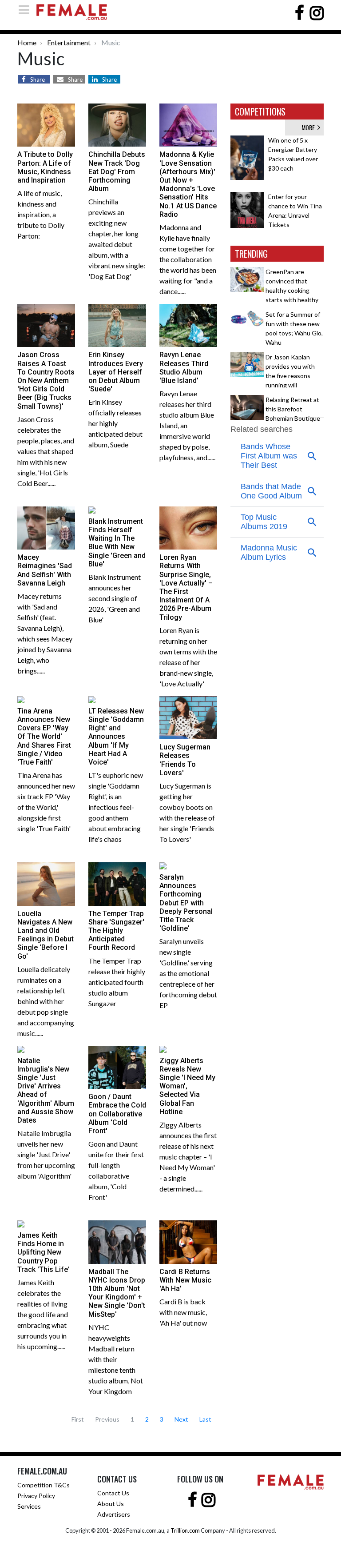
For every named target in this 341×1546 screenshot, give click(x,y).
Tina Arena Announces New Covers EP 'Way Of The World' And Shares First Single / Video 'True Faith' (44, 736)
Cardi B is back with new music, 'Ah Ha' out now (183, 1312)
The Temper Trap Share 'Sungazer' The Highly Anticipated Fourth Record (116, 930)
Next (181, 1419)
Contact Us (113, 1493)
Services (29, 1506)
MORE (309, 127)
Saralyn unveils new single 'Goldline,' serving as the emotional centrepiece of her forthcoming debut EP (188, 973)
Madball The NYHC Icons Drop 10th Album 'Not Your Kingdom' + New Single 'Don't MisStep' (116, 1293)
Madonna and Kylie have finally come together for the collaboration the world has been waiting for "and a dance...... (187, 259)
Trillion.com (185, 1530)
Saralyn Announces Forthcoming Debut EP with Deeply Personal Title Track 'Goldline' (186, 902)
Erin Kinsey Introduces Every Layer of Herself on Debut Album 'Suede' (115, 372)
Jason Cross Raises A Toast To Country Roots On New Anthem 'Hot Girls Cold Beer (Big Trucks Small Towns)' (46, 380)
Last (205, 1419)
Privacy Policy (36, 1495)
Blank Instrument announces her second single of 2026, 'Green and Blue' (114, 598)
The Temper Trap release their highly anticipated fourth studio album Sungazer (116, 982)
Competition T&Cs (43, 1485)
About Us (110, 1503)
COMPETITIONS (260, 111)
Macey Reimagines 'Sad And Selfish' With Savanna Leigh (44, 570)
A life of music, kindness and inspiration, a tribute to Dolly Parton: (40, 214)
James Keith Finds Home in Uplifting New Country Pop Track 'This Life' (43, 1252)
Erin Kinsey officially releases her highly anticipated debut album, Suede (115, 423)
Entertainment (69, 42)
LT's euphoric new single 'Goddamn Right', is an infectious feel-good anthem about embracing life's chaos (115, 807)
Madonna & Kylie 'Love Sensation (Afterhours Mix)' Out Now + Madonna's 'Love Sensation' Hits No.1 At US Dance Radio (188, 184)
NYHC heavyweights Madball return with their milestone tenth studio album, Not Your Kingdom (115, 1359)
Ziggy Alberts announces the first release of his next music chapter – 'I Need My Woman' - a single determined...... (188, 1156)
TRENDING (251, 253)
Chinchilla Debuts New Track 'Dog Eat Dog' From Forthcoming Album (116, 171)
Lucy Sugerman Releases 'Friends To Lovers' (184, 760)
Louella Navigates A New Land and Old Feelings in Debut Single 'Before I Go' (45, 934)
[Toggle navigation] (26, 9)
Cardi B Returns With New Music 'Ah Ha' (185, 1280)
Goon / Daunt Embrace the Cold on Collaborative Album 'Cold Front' (117, 1113)
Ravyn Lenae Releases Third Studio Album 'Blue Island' (183, 368)
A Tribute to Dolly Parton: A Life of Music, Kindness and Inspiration (45, 167)
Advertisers (113, 1514)
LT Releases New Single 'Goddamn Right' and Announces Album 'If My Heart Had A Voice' (116, 736)
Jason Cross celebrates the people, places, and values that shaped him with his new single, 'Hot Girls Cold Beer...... (45, 451)
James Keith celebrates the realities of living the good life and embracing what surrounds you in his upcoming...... (42, 1314)
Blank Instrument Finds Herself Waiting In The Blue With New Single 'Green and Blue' (117, 542)
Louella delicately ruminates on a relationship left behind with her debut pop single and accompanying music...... (45, 1001)
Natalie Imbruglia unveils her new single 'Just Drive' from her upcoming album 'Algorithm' (46, 1154)
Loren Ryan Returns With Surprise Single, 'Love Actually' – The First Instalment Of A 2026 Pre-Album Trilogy (186, 587)
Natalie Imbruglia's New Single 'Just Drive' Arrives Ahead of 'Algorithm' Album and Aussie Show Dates (45, 1090)
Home (26, 42)
